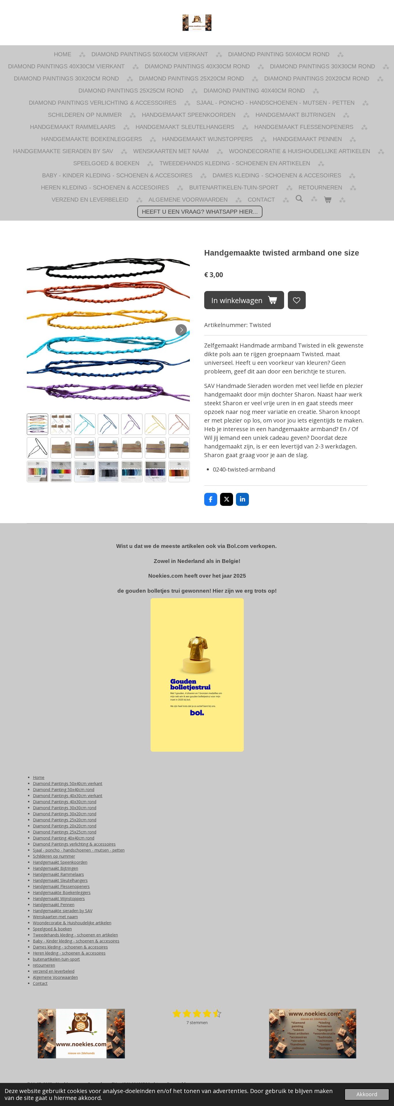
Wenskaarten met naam (55, 916)
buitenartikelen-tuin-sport (56, 959)
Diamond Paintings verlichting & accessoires (74, 844)
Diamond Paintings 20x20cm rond (64, 826)
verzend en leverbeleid (53, 971)
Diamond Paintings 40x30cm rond (64, 801)
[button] (37, 424)
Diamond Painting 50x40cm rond (63, 789)
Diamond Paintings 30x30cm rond (64, 807)
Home (38, 777)
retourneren (44, 965)
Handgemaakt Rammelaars (58, 874)
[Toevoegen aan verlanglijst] (297, 300)
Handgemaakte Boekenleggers (62, 892)
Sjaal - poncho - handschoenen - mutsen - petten (79, 850)
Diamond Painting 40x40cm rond (63, 838)
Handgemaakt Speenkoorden (60, 862)
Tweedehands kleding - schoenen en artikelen (75, 935)
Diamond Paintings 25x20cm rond (64, 820)
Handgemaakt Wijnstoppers (59, 898)
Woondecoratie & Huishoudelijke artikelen (72, 922)
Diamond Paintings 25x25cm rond (64, 832)
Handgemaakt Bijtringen (55, 868)
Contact (40, 983)
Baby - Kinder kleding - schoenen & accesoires (76, 941)
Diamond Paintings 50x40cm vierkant (67, 783)
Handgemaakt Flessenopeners (61, 886)
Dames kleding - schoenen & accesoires (70, 947)
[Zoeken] (299, 199)
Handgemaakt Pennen (53, 904)
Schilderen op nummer (54, 856)
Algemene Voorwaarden (55, 977)
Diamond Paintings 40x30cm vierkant (67, 795)
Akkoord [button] (367, 1094)
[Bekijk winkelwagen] (327, 200)
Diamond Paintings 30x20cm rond (64, 813)
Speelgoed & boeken (52, 929)
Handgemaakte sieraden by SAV (62, 910)
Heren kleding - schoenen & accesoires (69, 953)
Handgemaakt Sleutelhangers (60, 880)
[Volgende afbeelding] (181, 330)
